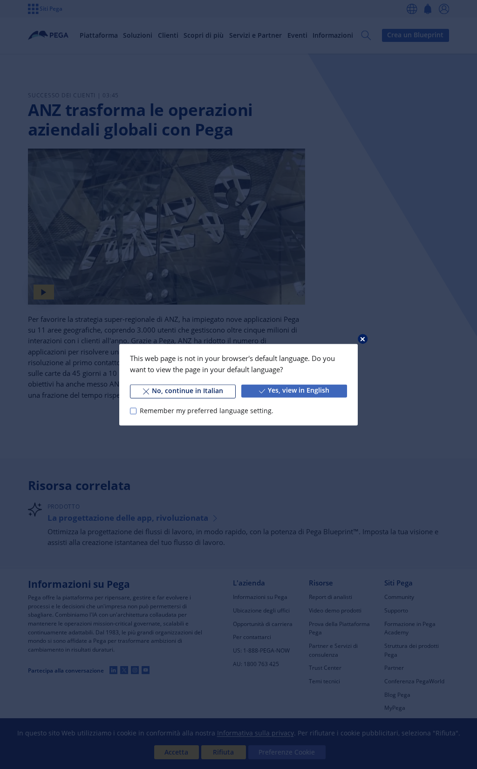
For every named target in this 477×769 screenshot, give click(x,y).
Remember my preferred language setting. (206, 411)
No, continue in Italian (187, 391)
